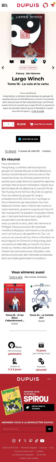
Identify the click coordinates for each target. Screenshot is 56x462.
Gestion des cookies (29, 458)
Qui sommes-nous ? (24, 451)
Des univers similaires (36, 277)
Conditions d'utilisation (23, 454)
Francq (20, 73)
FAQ (52, 447)
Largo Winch (28, 79)
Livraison (46, 151)
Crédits (40, 451)
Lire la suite (38, 111)
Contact (43, 447)
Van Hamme (33, 73)
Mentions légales (29, 447)
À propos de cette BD (29, 151)
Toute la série (16, 277)
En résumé (10, 151)
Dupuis (28, 5)
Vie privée (41, 454)
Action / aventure (28, 68)
